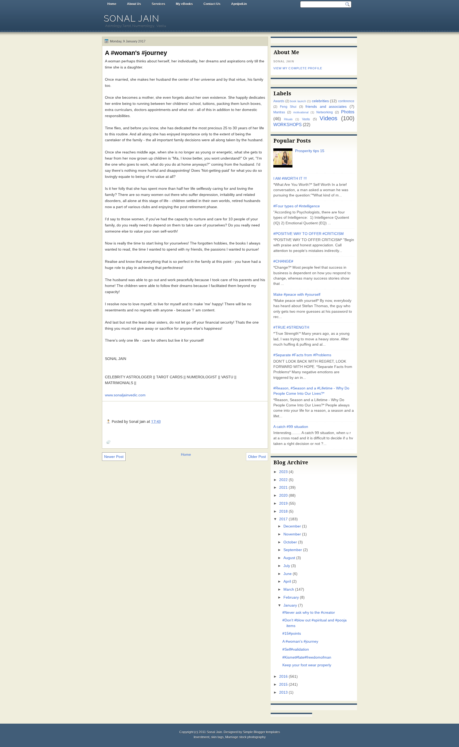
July (286, 566)
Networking (324, 112)
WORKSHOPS (287, 124)
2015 (283, 684)
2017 (283, 519)
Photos (347, 111)
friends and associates (326, 107)
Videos (328, 118)
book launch (298, 101)
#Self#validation (295, 649)
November (292, 534)
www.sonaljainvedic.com (125, 395)
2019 (283, 503)
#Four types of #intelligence (296, 206)
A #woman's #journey (136, 52)
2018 (283, 511)
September (292, 550)
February (291, 597)
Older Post (257, 456)
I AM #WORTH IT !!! (290, 179)
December (292, 526)
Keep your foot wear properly (306, 665)
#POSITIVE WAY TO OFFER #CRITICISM (308, 234)
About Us (134, 4)
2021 (283, 488)
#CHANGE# (283, 261)
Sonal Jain (132, 18)
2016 (283, 677)
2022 (283, 480)
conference (346, 101)
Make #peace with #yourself (296, 295)
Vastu (306, 119)
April (287, 581)
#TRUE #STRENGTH (291, 327)
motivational (300, 112)
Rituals (288, 119)
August (289, 558)
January (290, 605)
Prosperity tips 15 (309, 151)
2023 (283, 472)
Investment (201, 737)
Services (158, 4)
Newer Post (114, 456)
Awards (278, 101)
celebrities (320, 101)
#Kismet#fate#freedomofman (306, 657)
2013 (283, 692)
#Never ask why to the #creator (308, 613)
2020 (283, 495)
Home (111, 4)
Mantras (279, 112)
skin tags (217, 737)
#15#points (291, 634)
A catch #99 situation (290, 427)
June (287, 574)
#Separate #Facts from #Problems (302, 355)
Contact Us (211, 4)
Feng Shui (288, 107)
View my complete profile (297, 68)
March (288, 589)
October (290, 542)
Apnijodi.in (239, 4)
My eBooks (184, 4)
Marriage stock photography (245, 737)
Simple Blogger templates (261, 732)
